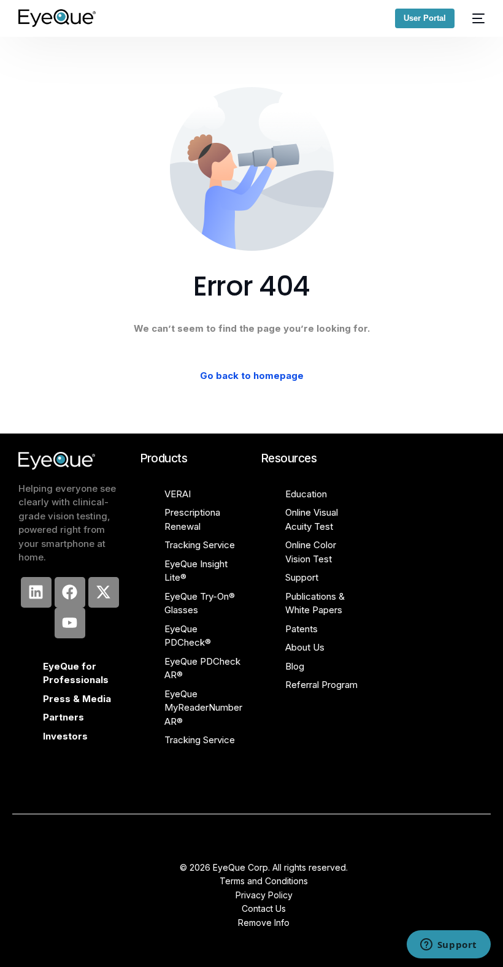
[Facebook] (70, 592)
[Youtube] (70, 623)
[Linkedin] (36, 592)
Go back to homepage (252, 375)
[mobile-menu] (476, 18)
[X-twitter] (103, 592)
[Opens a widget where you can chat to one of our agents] (448, 945)
